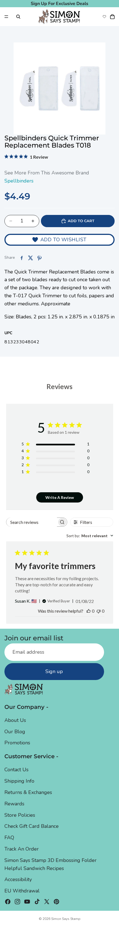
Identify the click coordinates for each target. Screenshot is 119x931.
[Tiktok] (37, 901)
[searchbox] (31, 522)
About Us (15, 720)
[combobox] (89, 535)
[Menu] (6, 16)
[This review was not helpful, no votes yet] (98, 610)
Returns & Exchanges (28, 792)
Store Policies (19, 815)
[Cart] (112, 17)
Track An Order (21, 849)
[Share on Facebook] (21, 258)
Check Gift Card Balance (31, 826)
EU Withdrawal (22, 891)
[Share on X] (30, 258)
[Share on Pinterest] (39, 258)
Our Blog (14, 731)
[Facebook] (7, 901)
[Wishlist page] (104, 16)
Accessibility (18, 879)
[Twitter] (46, 901)
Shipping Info (19, 781)
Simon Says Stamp (66, 919)
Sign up (54, 671)
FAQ (9, 837)
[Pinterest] (56, 901)
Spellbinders (18, 180)
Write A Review (59, 497)
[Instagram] (17, 901)
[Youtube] (27, 901)
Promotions (17, 743)
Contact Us (16, 770)
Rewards (14, 803)
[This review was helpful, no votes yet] (88, 610)
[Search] (18, 17)
